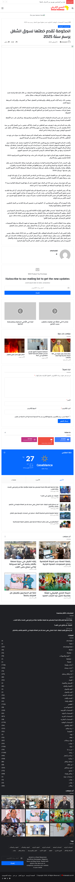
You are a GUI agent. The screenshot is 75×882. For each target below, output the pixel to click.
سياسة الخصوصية (6, 875)
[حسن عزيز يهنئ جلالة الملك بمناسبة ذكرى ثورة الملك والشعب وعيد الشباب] (62, 801)
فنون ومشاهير (68, 767)
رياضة (70, 752)
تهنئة (71, 734)
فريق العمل (21, 875)
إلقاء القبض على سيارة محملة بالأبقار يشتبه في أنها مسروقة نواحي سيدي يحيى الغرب (22, 564)
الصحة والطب (68, 698)
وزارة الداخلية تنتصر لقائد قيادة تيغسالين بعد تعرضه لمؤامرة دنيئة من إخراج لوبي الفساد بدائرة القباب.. (32, 488)
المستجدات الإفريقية (66, 710)
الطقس (70, 704)
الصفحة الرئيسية (30, 875)
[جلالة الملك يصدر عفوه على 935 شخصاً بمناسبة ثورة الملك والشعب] (60, 345)
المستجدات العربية (67, 716)
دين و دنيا (69, 749)
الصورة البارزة (58, 850)
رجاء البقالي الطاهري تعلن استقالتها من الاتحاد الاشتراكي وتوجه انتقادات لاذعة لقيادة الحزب (40, 2)
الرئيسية (66, 22)
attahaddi (64, 42)
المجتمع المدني (68, 707)
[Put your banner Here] (37, 15)
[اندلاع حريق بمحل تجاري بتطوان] (14, 346)
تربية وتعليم (69, 728)
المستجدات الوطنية (58, 22)
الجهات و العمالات (14, 847)
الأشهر (62, 480)
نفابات (70, 780)
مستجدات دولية (68, 777)
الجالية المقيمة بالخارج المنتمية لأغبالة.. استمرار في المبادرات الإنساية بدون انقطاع (34, 513)
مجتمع (70, 770)
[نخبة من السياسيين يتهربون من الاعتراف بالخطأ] (20, 581)
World (70, 650)
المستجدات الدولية (67, 713)
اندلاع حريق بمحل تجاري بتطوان (16, 354)
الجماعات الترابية (67, 695)
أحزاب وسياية (68, 668)
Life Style (69, 641)
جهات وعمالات (68, 740)
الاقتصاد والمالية (67, 686)
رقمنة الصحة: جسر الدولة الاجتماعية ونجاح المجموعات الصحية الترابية (55, 563)
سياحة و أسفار (68, 755)
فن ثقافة (69, 764)
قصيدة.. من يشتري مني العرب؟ (49, 496)
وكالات (70, 786)
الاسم (69, 400)
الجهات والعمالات (25, 847)
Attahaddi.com (67, 875)
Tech (70, 644)
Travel (69, 662)
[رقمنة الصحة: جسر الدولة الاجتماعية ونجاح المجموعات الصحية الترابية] (55, 550)
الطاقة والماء (68, 701)
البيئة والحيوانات (64, 656)
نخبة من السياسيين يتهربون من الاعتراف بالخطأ (23, 594)
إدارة (71, 677)
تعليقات (13, 480)
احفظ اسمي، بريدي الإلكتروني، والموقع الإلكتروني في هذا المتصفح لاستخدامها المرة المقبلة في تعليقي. (41, 416)
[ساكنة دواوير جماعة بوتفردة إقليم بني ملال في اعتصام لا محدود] (13, 829)
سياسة (70, 758)
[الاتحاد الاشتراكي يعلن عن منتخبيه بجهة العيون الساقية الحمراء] (37, 829)
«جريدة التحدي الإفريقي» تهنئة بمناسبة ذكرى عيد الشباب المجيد (56, 594)
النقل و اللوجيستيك (32, 850)
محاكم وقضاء (68, 773)
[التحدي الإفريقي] (59, 8)
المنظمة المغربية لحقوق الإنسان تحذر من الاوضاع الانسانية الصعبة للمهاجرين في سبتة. (38, 353)
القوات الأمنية (43, 850)
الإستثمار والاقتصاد (67, 683)
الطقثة (50, 850)
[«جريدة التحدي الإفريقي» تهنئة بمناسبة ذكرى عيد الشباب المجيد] (55, 582)
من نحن (15, 875)
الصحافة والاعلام (68, 850)
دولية (71, 746)
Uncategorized (67, 647)
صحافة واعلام (68, 761)
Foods (69, 653)
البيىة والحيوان (68, 692)
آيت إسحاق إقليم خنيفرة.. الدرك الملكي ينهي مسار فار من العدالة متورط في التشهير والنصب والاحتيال (33, 505)
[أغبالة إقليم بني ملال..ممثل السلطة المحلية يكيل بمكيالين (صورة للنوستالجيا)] (65, 524)
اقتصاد (70, 680)
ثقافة (70, 737)
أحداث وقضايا (68, 665)
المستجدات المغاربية (66, 719)
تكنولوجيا (69, 731)
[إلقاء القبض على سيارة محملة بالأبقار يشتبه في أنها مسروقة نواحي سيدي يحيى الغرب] (20, 550)
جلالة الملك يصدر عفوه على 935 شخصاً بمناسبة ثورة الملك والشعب (61, 356)
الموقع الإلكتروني (31, 408)
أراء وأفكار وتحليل (67, 674)
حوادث (70, 743)
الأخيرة (38, 480)
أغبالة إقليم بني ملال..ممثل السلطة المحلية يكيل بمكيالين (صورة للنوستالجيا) (35, 522)
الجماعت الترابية (46, 847)
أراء (71, 671)
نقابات (70, 783)
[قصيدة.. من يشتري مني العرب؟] (65, 498)
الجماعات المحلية (57, 847)
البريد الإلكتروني (66, 408)
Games (68, 659)
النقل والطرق (68, 725)
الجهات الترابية (35, 847)
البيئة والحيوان (68, 689)
